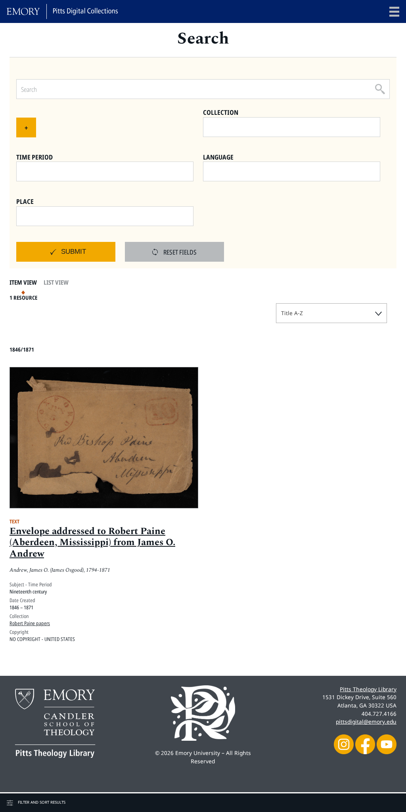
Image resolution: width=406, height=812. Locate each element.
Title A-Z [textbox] (292, 313)
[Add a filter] (26, 127)
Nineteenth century (28, 591)
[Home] (62, 11)
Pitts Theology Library (368, 689)
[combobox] (291, 127)
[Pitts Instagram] (344, 743)
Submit (73, 251)
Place (25, 201)
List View (56, 282)
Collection (220, 112)
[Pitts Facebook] (365, 743)
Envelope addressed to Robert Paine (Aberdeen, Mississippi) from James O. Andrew (92, 542)
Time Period (34, 157)
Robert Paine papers (30, 623)
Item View (23, 282)
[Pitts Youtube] (386, 743)
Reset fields (180, 252)
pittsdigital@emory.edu (366, 721)
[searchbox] (293, 125)
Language (218, 157)
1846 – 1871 (21, 607)
